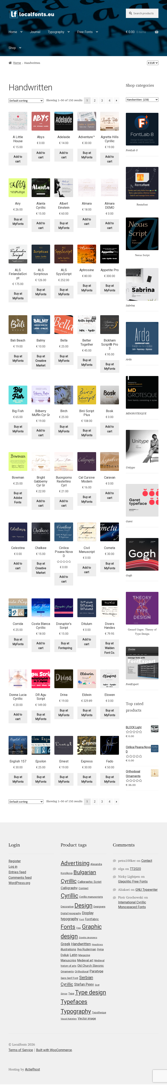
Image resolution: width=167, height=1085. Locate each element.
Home (13, 32)
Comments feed (20, 878)
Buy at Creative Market (40, 361)
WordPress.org (19, 883)
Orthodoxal (82, 971)
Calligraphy (69, 888)
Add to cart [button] (18, 159)
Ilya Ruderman (86, 949)
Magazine (84, 955)
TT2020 (135, 869)
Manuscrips (68, 960)
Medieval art (85, 960)
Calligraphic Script (89, 882)
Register (15, 861)
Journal (35, 32)
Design (83, 905)
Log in (13, 867)
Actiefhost (32, 1069)
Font (81, 919)
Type (71, 993)
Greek (65, 944)
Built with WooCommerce (54, 1050)
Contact (146, 861)
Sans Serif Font (69, 978)
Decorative (67, 906)
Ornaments (67, 971)
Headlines (97, 944)
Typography (56, 32)
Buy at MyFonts (86, 155)
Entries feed (17, 872)
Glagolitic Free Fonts (133, 881)
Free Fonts (85, 32)
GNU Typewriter (146, 890)
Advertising (75, 863)
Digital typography (71, 913)
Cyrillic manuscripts (91, 896)
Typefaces (74, 1001)
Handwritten (81, 944)
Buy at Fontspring (65, 646)
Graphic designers (88, 937)
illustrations (68, 949)
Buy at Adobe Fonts (18, 497)
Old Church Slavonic (90, 965)
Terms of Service (21, 1050)
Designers (99, 906)
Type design (90, 992)
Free (78, 928)
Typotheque (99, 1012)
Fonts (68, 926)
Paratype (96, 971)
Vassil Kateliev (69, 1018)
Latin (73, 955)
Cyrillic (69, 895)
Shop (12, 48)
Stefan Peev (84, 984)
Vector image (87, 1018)
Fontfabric (92, 919)
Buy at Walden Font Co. (109, 648)
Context (83, 888)
